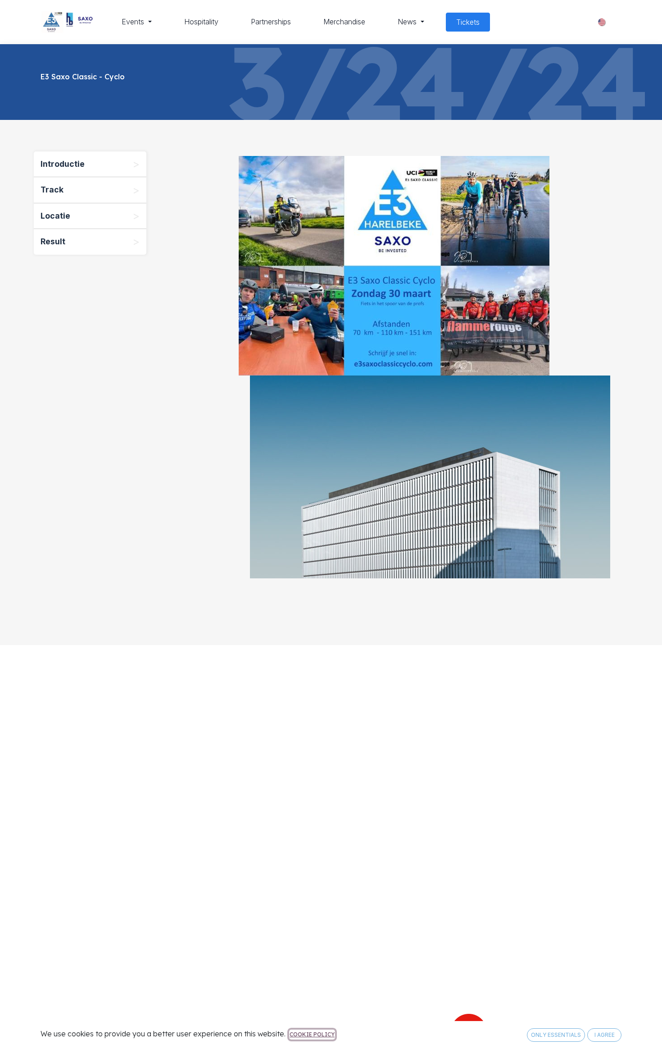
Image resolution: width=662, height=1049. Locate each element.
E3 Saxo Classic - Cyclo (83, 76)
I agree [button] (604, 1034)
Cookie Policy (312, 1034)
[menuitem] (137, 22)
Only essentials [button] (556, 1034)
